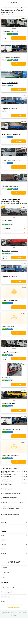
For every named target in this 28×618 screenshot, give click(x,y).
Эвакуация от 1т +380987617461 (11, 134)
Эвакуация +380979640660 (9, 83)
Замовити (18, 38)
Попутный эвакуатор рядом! (10, 31)
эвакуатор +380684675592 (9, 108)
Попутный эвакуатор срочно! (10, 251)
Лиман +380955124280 (8, 403)
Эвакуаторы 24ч (6, 378)
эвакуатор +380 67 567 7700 (10, 186)
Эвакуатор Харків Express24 (10, 300)
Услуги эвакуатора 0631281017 (11, 57)
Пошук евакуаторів (12, 7)
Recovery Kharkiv (6, 220)
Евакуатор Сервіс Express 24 (10, 455)
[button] (26, 23)
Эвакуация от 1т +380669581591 (11, 160)
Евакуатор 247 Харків (8, 326)
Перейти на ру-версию (14, 607)
